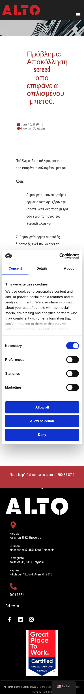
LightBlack (47, 692)
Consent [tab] (15, 268)
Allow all (42, 407)
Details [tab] (42, 268)
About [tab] (69, 268)
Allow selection (42, 421)
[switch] (72, 359)
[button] (78, 14)
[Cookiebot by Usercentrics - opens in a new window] (60, 256)
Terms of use (45, 687)
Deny (42, 435)
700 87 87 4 (65, 475)
